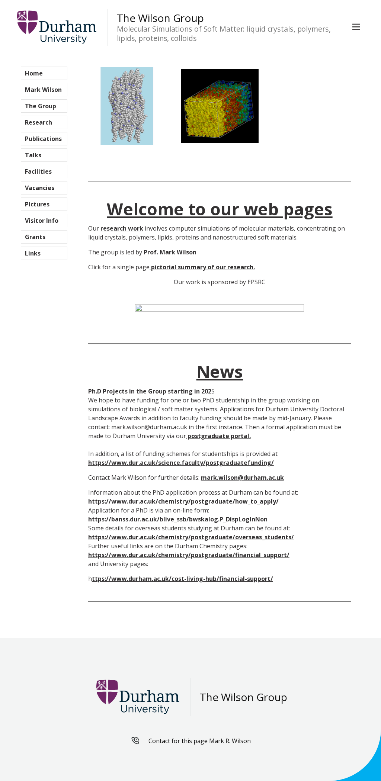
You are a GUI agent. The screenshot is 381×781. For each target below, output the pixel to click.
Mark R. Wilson (230, 741)
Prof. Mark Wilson (170, 252)
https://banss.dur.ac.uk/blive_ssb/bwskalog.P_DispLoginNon (178, 519)
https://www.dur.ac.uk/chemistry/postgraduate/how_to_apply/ (183, 501)
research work (121, 228)
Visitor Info (41, 220)
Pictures (37, 204)
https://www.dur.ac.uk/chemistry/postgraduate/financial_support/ (188, 555)
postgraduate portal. (218, 436)
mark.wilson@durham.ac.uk (242, 477)
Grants (35, 237)
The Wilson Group (160, 18)
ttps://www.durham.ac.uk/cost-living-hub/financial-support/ (182, 579)
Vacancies (39, 188)
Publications (43, 139)
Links (33, 253)
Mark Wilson (43, 90)
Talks (33, 155)
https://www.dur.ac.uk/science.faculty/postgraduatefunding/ (181, 463)
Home (34, 73)
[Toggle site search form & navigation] (357, 27)
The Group (40, 106)
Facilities (38, 171)
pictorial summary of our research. (202, 267)
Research (38, 122)
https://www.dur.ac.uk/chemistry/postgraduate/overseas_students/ (191, 537)
